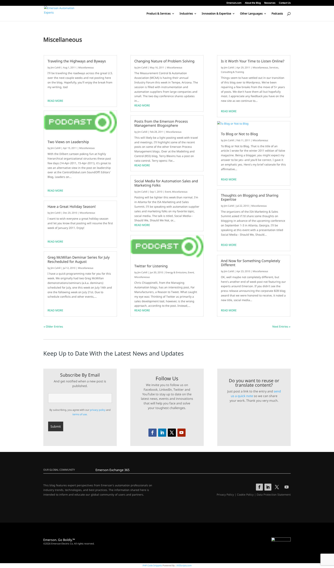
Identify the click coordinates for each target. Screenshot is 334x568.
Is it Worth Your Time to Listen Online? (252, 61)
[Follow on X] (172, 433)
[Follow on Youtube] (181, 433)
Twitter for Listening (151, 266)
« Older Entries (53, 326)
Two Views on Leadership (68, 142)
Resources (269, 3)
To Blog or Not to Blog (239, 134)
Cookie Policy (245, 494)
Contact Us (285, 3)
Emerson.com (234, 3)
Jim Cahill (55, 67)
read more (55, 101)
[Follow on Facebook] (152, 433)
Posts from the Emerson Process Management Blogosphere (161, 123)
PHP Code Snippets (152, 565)
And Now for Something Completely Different (250, 263)
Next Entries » (281, 326)
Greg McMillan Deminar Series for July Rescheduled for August (79, 259)
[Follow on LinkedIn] (162, 433)
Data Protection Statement (274, 494)
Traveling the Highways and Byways (77, 61)
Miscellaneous (86, 67)
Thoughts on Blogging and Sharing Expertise (249, 197)
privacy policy (98, 410)
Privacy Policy (225, 494)
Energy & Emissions (176, 272)
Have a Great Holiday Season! (72, 207)
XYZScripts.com (184, 565)
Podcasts (277, 13)
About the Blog (253, 3)
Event (168, 191)
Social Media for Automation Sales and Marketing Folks (166, 183)
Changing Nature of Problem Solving (164, 61)
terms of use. (79, 414)
